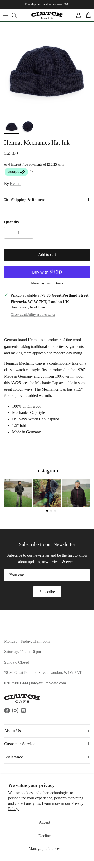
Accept (44, 822)
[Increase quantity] (28, 232)
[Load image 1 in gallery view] (47, 69)
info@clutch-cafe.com (48, 683)
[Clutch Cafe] (47, 15)
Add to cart (47, 254)
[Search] (16, 15)
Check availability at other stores (33, 315)
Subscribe (47, 592)
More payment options (47, 283)
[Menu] (5, 15)
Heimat (15, 183)
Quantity (11, 222)
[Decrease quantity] (8, 232)
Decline (44, 836)
